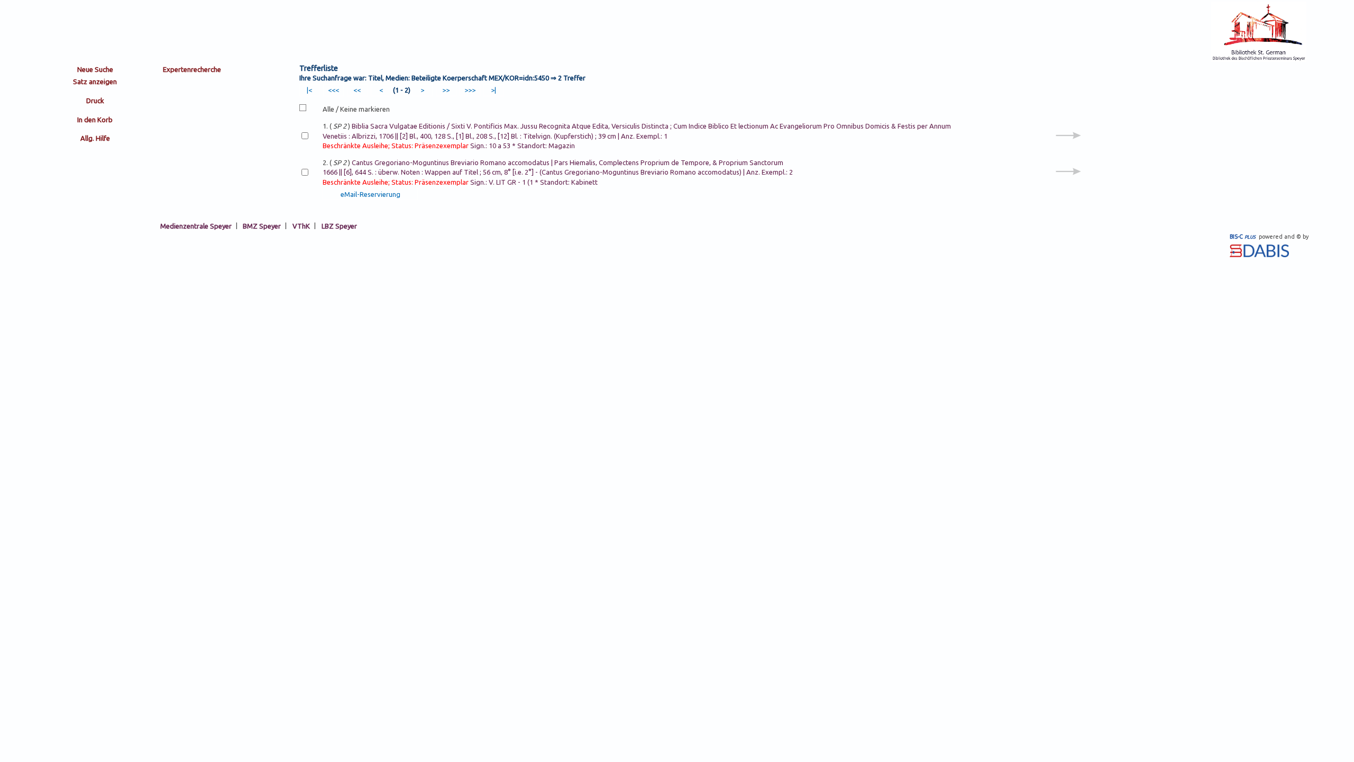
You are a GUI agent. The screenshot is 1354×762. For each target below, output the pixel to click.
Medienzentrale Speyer (196, 225)
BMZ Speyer (262, 225)
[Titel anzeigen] (1068, 147)
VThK (301, 225)
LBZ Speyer (339, 225)
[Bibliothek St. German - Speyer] (1258, 59)
